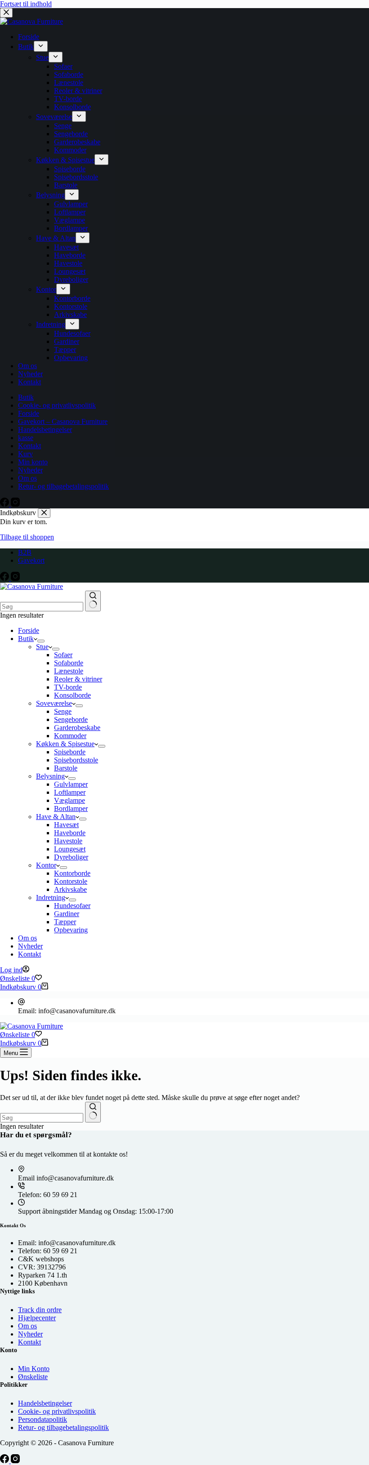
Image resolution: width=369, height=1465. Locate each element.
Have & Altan (56, 816)
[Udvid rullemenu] (41, 641)
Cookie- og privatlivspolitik (57, 1411)
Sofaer (63, 655)
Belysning (50, 776)
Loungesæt (70, 849)
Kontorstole (70, 881)
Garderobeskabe (77, 727)
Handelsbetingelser (45, 1403)
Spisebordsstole (76, 760)
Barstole (65, 768)
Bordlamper (71, 808)
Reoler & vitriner (78, 679)
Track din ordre (40, 1310)
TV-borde (68, 687)
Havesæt (66, 824)
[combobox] (41, 606)
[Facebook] (5, 578)
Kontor (46, 865)
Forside (28, 630)
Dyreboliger (71, 857)
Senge (63, 711)
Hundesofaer (72, 905)
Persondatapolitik (42, 1419)
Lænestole (68, 671)
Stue (42, 646)
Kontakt (29, 954)
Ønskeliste (33, 1376)
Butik (26, 638)
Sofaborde (68, 663)
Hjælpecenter (37, 1318)
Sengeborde (71, 719)
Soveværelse (54, 703)
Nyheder (30, 946)
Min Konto (34, 1368)
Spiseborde (70, 752)
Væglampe (69, 800)
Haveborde (70, 833)
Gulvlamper (71, 784)
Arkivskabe (70, 889)
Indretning (50, 897)
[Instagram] (15, 578)
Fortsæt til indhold (26, 4)
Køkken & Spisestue (65, 744)
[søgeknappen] (93, 601)
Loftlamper (70, 792)
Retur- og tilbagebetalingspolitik (63, 1427)
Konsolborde (72, 695)
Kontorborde (72, 873)
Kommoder (70, 735)
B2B (25, 552)
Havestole (68, 841)
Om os (27, 938)
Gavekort (31, 560)
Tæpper (65, 922)
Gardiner (66, 913)
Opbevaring (71, 930)
